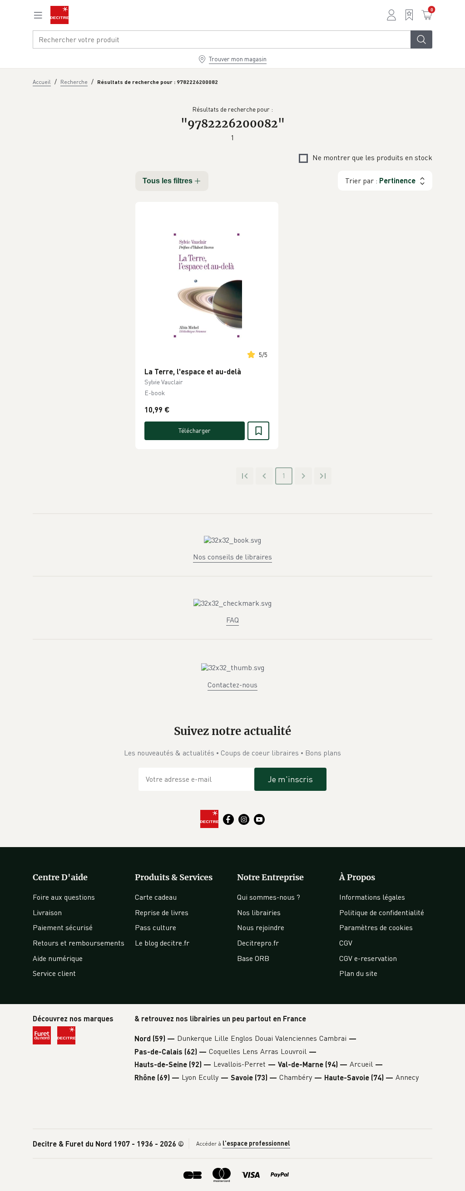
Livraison (47, 912)
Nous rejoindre (260, 927)
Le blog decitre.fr (162, 942)
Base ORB (253, 958)
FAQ (232, 619)
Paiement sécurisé (63, 927)
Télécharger (194, 430)
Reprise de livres (161, 912)
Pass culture (155, 927)
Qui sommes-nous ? (268, 897)
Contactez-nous (232, 684)
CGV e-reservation (368, 958)
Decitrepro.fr (258, 942)
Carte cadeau (156, 897)
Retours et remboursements (78, 942)
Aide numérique (58, 958)
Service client (54, 973)
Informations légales (372, 897)
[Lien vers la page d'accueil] (59, 15)
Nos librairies (259, 912)
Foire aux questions (64, 897)
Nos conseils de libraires (232, 556)
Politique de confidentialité (381, 912)
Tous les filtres (168, 181)
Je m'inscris (290, 779)
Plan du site (358, 973)
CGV (345, 942)
